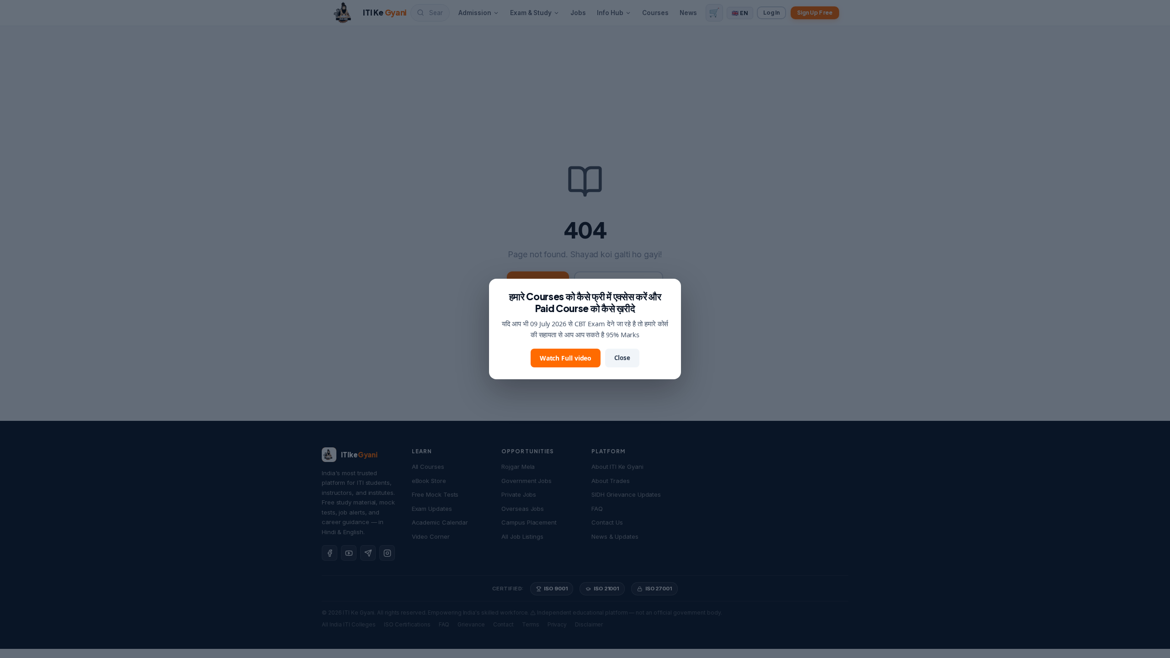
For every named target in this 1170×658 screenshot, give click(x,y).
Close (622, 358)
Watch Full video (566, 358)
